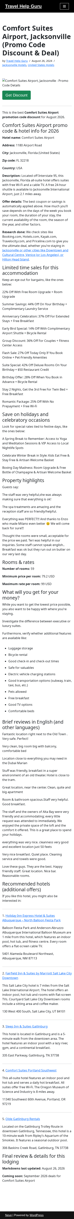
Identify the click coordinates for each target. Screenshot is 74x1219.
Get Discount (17, 95)
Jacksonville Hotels (14, 65)
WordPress (37, 1215)
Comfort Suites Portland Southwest (31, 1070)
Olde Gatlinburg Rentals (23, 1119)
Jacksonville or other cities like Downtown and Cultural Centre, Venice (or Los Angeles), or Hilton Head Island (35, 254)
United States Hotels (41, 65)
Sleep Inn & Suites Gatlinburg (27, 1026)
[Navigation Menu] (64, 6)
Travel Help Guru (17, 61)
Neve (8, 1215)
